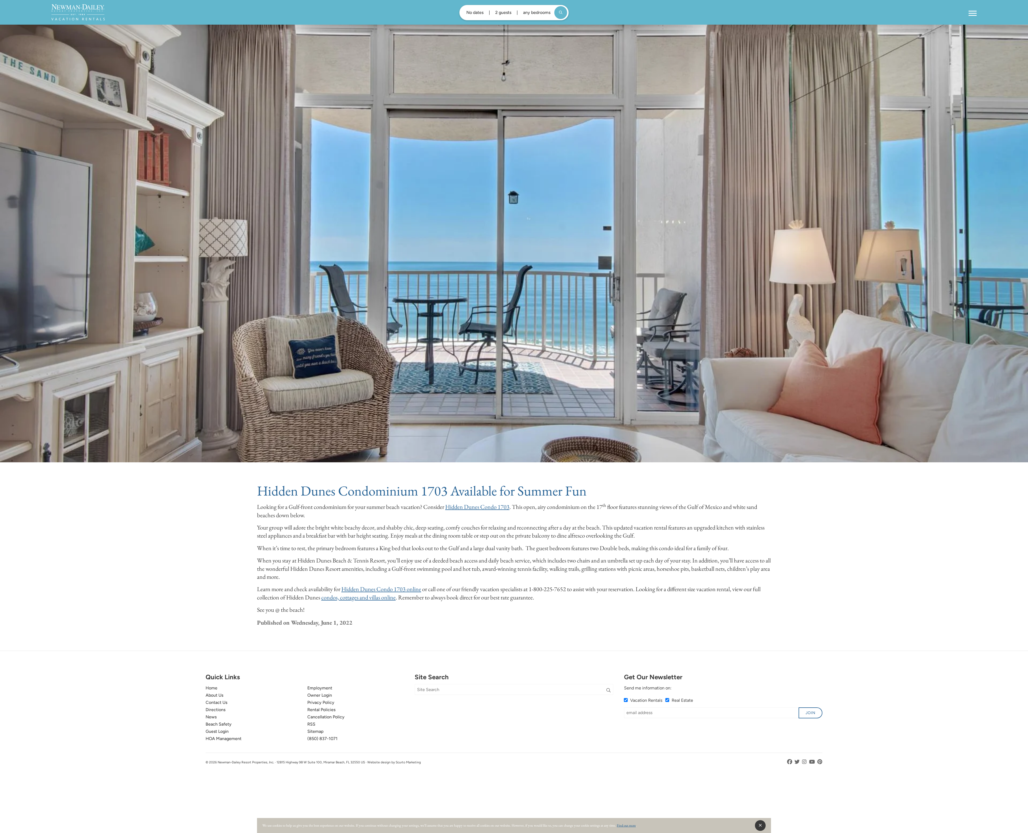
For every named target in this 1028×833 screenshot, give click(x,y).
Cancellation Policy (326, 716)
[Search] (608, 690)
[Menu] (973, 13)
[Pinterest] (819, 762)
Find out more (626, 825)
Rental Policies (321, 709)
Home (211, 688)
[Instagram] (805, 762)
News (211, 716)
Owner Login (319, 695)
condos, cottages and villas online (358, 597)
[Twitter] (798, 762)
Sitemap (315, 731)
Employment (319, 688)
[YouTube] (812, 762)
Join (810, 712)
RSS (311, 724)
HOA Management (223, 738)
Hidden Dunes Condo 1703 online (381, 589)
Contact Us (216, 702)
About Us (214, 695)
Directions (215, 709)
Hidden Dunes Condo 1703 (477, 507)
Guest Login (217, 731)
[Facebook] (790, 762)
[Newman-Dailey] (78, 12)
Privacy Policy (320, 702)
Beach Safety (219, 724)
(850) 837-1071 (322, 738)
